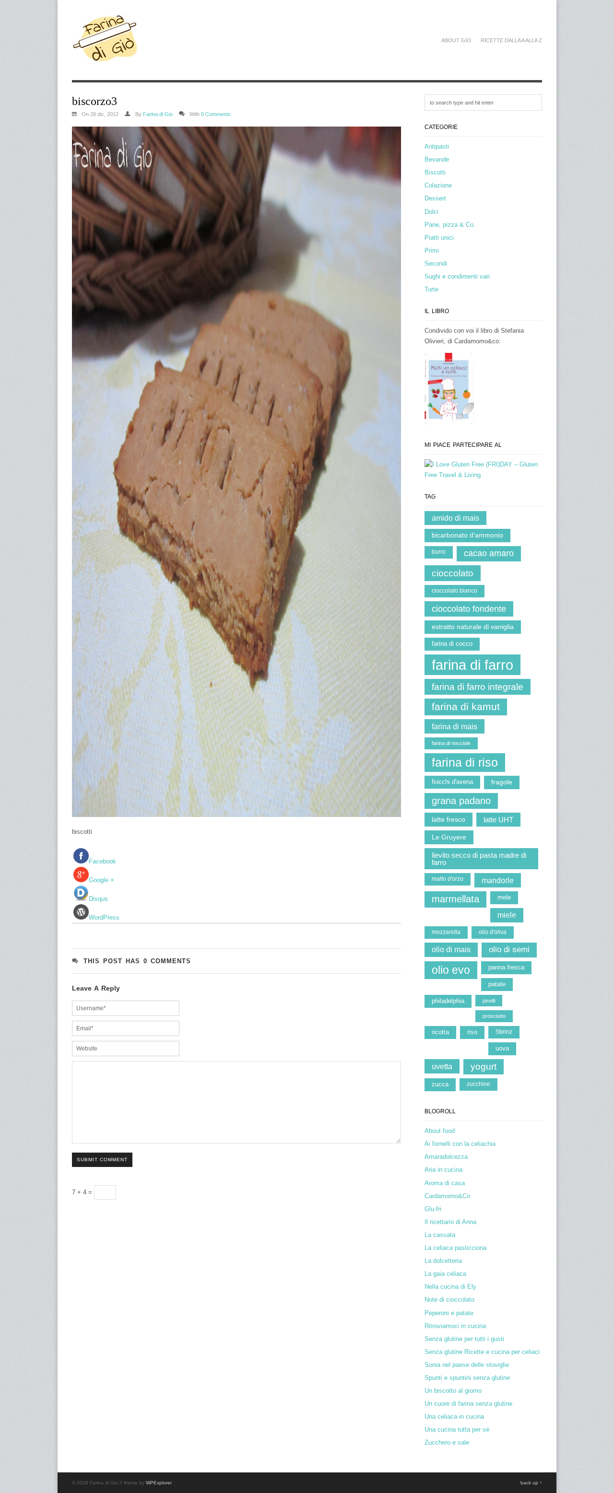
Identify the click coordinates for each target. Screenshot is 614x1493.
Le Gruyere (449, 837)
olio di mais (451, 949)
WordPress (104, 917)
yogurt (483, 1066)
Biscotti (435, 172)
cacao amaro (489, 553)
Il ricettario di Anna (450, 1221)
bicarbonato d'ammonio (467, 535)
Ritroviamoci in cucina (455, 1326)
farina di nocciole (451, 743)
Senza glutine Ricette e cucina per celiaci (482, 1351)
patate (497, 984)
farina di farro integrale (477, 687)
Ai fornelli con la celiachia (460, 1143)
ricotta (440, 1032)
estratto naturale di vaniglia (473, 626)
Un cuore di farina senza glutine (468, 1403)
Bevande (437, 159)
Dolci (431, 211)
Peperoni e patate (449, 1313)
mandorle (498, 880)
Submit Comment (102, 1159)
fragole (501, 782)
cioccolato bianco (454, 590)
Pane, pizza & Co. (450, 224)
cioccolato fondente (469, 609)
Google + (101, 880)
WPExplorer (159, 1482)
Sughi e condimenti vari (457, 276)
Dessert (435, 198)
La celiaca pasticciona (455, 1247)
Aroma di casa (445, 1183)
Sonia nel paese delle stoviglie (467, 1364)
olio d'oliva (493, 932)
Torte (431, 289)
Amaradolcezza (446, 1156)
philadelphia (448, 1000)
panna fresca (506, 967)
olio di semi (509, 949)
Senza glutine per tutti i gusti (464, 1338)
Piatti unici (439, 237)
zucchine (478, 1084)
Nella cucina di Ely (450, 1286)
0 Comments (216, 114)
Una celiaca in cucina (454, 1416)
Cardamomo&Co (447, 1196)
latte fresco (448, 819)
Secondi (436, 263)
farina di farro (472, 665)
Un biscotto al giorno (453, 1390)
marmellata (455, 899)
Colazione (438, 185)
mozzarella (446, 932)
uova (502, 1048)
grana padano (461, 800)
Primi (432, 250)
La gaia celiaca (445, 1273)
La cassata (440, 1234)
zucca (440, 1084)
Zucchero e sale (447, 1442)
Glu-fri (433, 1209)
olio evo (451, 970)
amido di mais (455, 518)
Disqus (98, 898)
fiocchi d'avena (452, 781)
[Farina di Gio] (105, 57)
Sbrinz (504, 1031)
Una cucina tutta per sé (457, 1429)
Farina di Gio (158, 114)
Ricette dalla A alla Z (511, 40)
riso (472, 1032)
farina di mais (454, 726)
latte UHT (498, 820)
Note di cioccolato (449, 1299)
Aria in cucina (443, 1169)
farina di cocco (452, 643)
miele (506, 915)
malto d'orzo (447, 878)
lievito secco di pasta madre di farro (479, 858)
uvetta (442, 1066)
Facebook (102, 861)
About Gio (456, 40)
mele (504, 897)
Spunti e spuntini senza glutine (467, 1377)
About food (440, 1130)
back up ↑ (531, 1482)
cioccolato (452, 573)
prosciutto (494, 1016)
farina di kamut (466, 706)
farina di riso (465, 762)
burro (439, 551)
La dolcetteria (443, 1260)
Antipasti (437, 146)
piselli (489, 1000)
